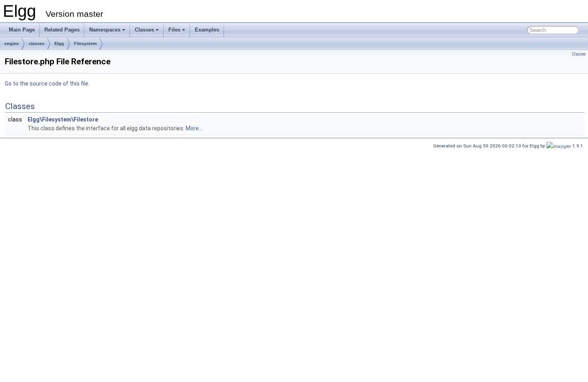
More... (194, 128)
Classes (144, 30)
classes (36, 43)
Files (174, 30)
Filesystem (85, 43)
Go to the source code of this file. (47, 83)
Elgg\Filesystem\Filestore (63, 119)
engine (11, 43)
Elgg (59, 43)
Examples (207, 30)
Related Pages (62, 30)
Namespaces (104, 30)
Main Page (22, 30)
